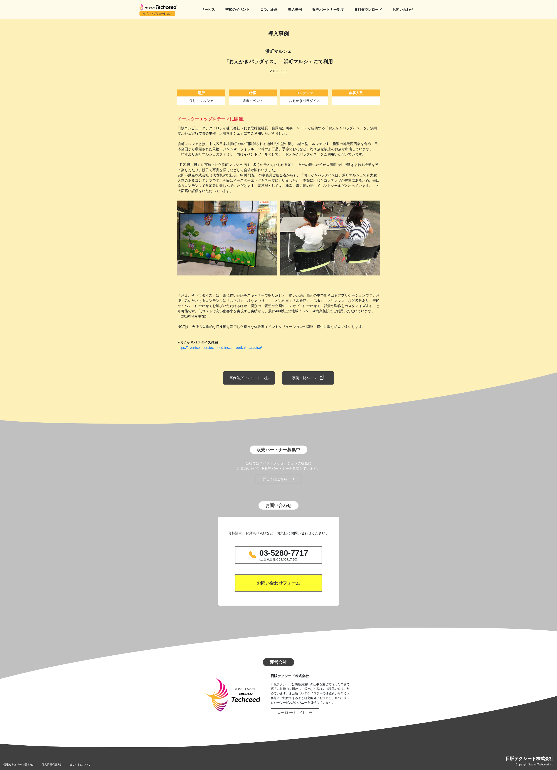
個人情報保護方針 (52, 764)
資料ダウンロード (368, 9)
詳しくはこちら (275, 479)
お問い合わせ (403, 9)
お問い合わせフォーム (278, 583)
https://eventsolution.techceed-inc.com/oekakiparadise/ (220, 348)
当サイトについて (80, 764)
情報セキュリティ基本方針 (19, 764)
